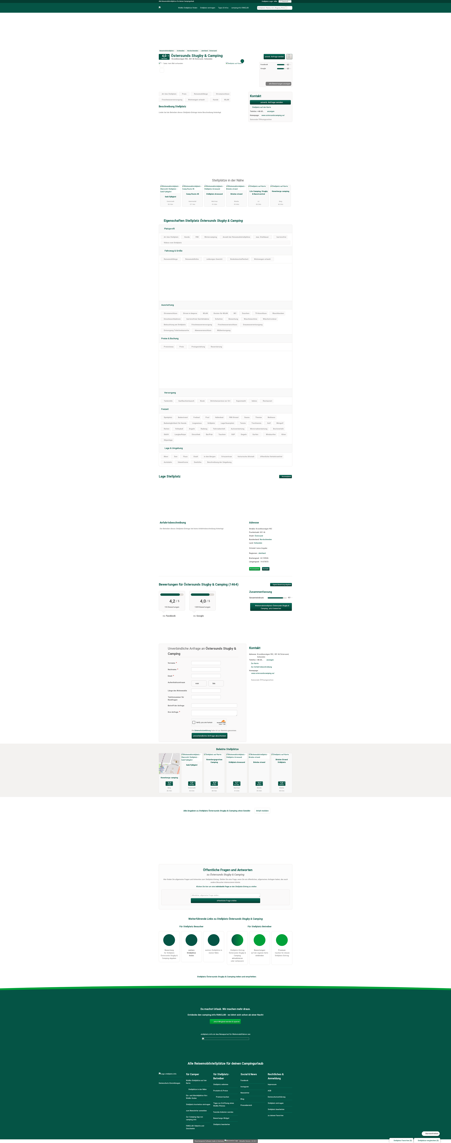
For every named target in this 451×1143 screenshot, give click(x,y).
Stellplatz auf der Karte (261, 107)
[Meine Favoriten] (253, 8)
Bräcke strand (236, 194)
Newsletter (245, 1093)
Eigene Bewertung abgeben (281, 584)
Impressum (272, 1085)
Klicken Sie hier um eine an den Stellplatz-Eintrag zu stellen (226, 886)
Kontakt (266, 569)
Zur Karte (255, 663)
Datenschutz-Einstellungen (169, 1083)
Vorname (172, 663)
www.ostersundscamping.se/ (273, 115)
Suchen (290, 8)
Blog (242, 1099)
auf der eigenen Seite (259, 953)
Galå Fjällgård (170, 197)
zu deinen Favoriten (275, 1116)
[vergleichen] (162, 70)
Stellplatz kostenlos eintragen (198, 1104)
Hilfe (275, 1)
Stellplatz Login (267, 1)
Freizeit (165, 409)
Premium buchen (222, 1097)
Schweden (258, 543)
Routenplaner (286, 476)
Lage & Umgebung (173, 448)
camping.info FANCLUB (240, 8)
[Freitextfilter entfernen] (285, 7)
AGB (269, 1091)
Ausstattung (167, 305)
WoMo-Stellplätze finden (187, 8)
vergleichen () (428, 1141)
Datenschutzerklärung (202, 731)
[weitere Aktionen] (289, 56)
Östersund (259, 536)
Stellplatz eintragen (207, 8)
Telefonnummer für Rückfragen (176, 698)
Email (170, 676)
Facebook (244, 1081)
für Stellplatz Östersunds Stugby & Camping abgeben (169, 954)
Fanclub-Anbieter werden (223, 1112)
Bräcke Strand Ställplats (282, 761)
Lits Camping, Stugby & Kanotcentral (259, 192)
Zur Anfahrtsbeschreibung (261, 667)
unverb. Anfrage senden (274, 57)
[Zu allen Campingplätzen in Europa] (225, 1050)
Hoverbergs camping (280, 191)
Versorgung (170, 392)
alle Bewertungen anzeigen (279, 84)
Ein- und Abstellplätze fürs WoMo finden (196, 1097)
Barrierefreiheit (431, 1134)
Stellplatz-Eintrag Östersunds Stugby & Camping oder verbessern (237, 955)
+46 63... (260, 111)
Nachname (172, 670)
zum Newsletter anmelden (196, 1111)
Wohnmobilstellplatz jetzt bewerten (272, 607)
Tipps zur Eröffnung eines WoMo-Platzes (223, 1104)
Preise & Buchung (170, 338)
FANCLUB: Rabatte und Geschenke (195, 1127)
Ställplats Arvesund (214, 194)
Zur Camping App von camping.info (194, 1118)
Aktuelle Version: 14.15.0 (247, 1141)
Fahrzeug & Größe (173, 251)
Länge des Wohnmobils (177, 691)
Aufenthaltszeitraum (176, 682)
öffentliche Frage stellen (226, 901)
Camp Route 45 (192, 194)
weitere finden (191, 953)
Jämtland (262, 553)
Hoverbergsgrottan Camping (214, 761)
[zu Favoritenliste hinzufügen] (162, 65)
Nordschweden (266, 540)
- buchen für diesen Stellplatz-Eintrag (282, 953)
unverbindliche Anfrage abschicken (209, 736)
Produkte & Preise (220, 1091)
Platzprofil (169, 228)
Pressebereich (246, 1105)
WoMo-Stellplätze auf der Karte (196, 1082)
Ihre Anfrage (173, 712)
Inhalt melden (262, 811)
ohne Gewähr (244, 811)
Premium (287, 182)
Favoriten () (403, 1141)
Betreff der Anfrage (176, 706)
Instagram (245, 1087)
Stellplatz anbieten (220, 1085)
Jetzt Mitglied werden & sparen (226, 1022)
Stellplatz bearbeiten (221, 1124)
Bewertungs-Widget (221, 1118)
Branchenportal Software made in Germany (208, 1141)
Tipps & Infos (223, 8)
